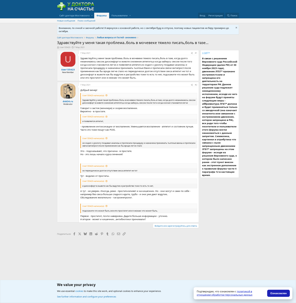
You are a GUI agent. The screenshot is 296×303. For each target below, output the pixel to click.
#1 (196, 53)
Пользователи (119, 15)
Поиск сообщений (86, 20)
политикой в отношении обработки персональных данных (224, 293)
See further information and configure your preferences (86, 296)
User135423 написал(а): (93, 95)
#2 (196, 85)
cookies (79, 291)
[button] (92, 15)
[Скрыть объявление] (236, 28)
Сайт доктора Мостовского (74, 15)
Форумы (102, 15)
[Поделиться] (192, 53)
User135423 (65, 47)
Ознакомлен (278, 293)
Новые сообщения (66, 20)
